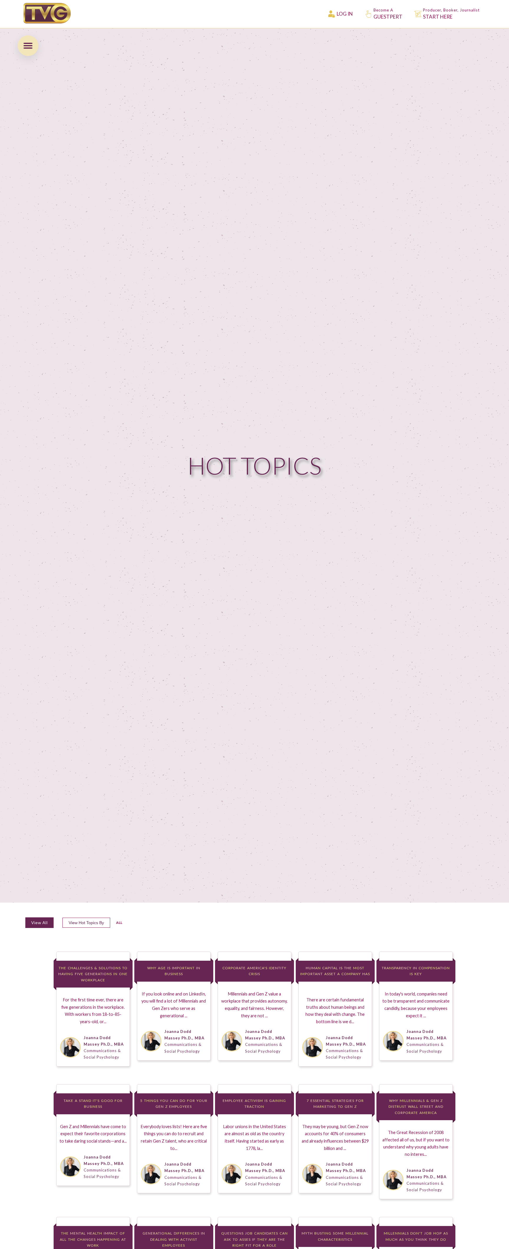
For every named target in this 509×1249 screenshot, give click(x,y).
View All (39, 922)
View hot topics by (86, 922)
